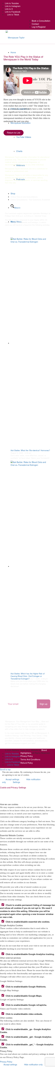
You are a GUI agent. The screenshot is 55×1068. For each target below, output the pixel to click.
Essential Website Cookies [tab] (12, 835)
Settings (16, 782)
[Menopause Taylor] (15, 37)
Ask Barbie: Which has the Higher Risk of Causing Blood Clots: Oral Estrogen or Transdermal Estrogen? (28, 676)
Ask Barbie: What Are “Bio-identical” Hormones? (30, 450)
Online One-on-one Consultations (24, 196)
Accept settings (10, 1064)
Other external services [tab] (10, 957)
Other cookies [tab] (6, 1017)
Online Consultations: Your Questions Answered (30, 199)
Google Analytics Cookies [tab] (11, 925)
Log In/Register (39, 26)
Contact (35, 23)
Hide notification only (33, 1064)
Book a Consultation (41, 20)
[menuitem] (41, 20)
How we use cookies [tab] (9, 804)
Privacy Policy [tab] (6, 1051)
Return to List (13, 132)
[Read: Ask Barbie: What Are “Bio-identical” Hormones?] (30, 343)
